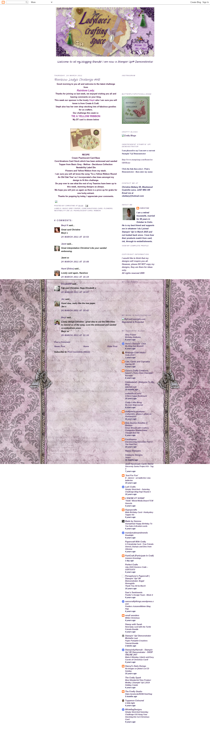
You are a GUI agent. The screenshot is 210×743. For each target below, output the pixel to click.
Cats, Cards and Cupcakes (137, 361)
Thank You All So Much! (135, 586)
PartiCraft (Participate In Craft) (139, 556)
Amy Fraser (130, 335)
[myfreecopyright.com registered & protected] (139, 322)
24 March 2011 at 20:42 (75, 310)
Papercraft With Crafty (135, 542)
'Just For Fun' (131, 475)
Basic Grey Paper (71, 208)
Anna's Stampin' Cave (135, 343)
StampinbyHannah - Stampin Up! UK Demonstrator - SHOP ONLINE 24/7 (139, 652)
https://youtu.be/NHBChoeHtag (138, 694)
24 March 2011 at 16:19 (75, 277)
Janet (63, 244)
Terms (128, 457)
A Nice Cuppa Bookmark (136, 396)
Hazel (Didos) (67, 268)
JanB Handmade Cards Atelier (139, 464)
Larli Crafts (130, 487)
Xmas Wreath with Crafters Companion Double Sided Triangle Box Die (137, 430)
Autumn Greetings (133, 558)
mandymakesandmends (136, 533)
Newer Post (59, 346)
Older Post (112, 346)
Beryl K (64, 225)
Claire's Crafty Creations (136, 370)
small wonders (132, 615)
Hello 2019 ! (130, 355)
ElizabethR (66, 284)
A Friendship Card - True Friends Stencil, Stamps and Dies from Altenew (139, 546)
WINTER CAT (131, 387)
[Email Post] (86, 206)
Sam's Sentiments (133, 592)
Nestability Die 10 (63, 210)
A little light (130, 703)
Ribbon (97, 210)
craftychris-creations (135, 411)
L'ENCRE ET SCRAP (135, 498)
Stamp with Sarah (133, 624)
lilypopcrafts (131, 510)
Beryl (63, 317)
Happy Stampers (133, 451)
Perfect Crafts (131, 564)
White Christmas (132, 618)
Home (86, 346)
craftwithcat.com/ (133, 393)
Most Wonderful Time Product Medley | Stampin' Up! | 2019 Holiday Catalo (138, 682)
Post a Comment (62, 342)
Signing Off (130, 364)
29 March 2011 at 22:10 (75, 335)
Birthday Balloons (133, 337)
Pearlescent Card (83, 210)
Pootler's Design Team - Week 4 (139, 595)
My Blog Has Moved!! (134, 346)
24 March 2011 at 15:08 (75, 262)
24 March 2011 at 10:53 (75, 237)
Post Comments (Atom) (79, 352)
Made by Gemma (133, 521)
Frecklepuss (131, 439)
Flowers (108, 208)
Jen (63, 299)
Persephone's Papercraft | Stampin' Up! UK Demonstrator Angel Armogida (137, 580)
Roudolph (129, 535)
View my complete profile (135, 246)
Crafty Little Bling (133, 402)
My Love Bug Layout (134, 405)
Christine (70, 206)
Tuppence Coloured (134, 700)
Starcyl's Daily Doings (135, 666)
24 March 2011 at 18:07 (75, 292)
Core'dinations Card (92, 208)
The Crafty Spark (133, 677)
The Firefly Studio (133, 691)
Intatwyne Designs (134, 455)
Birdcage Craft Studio (135, 352)
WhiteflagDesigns (133, 709)
